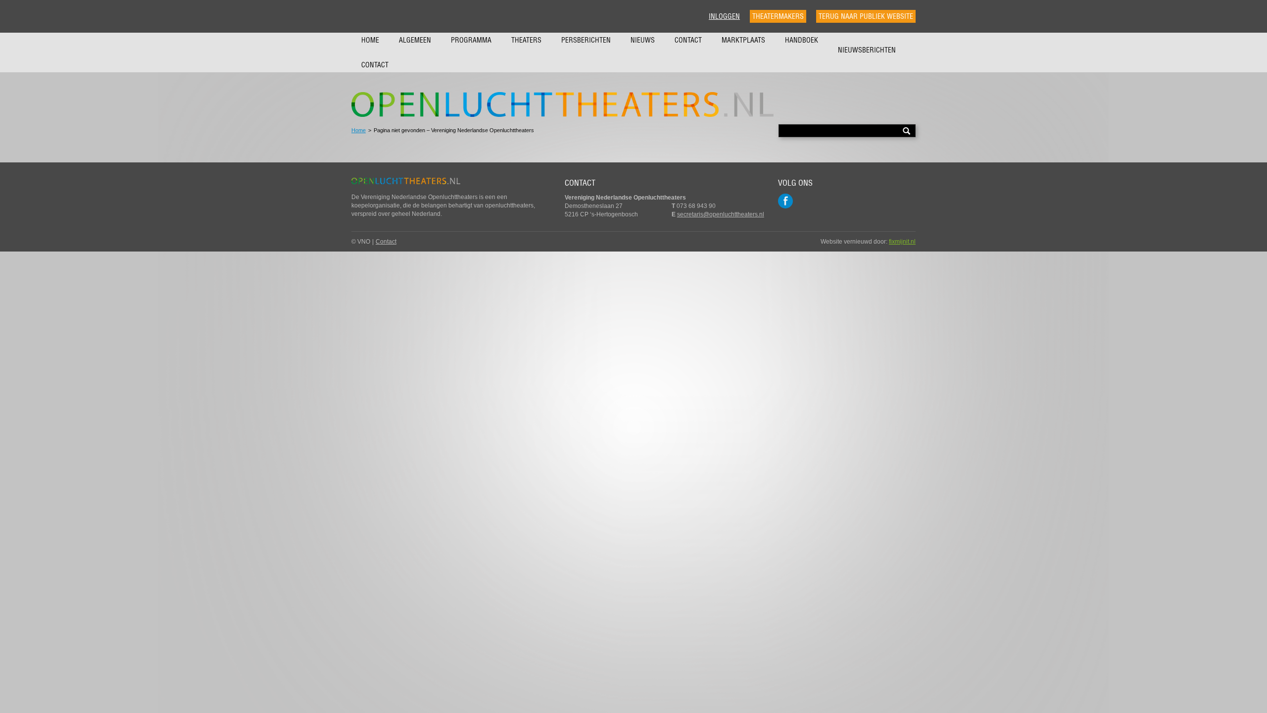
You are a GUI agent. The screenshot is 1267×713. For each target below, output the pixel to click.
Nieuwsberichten (867, 50)
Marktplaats (743, 40)
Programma (471, 40)
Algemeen (415, 40)
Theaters (526, 40)
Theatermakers (778, 16)
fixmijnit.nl (902, 241)
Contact (688, 40)
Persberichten (586, 40)
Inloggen (724, 16)
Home (370, 40)
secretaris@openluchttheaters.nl (720, 214)
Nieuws (643, 40)
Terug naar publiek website (866, 16)
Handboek (801, 40)
